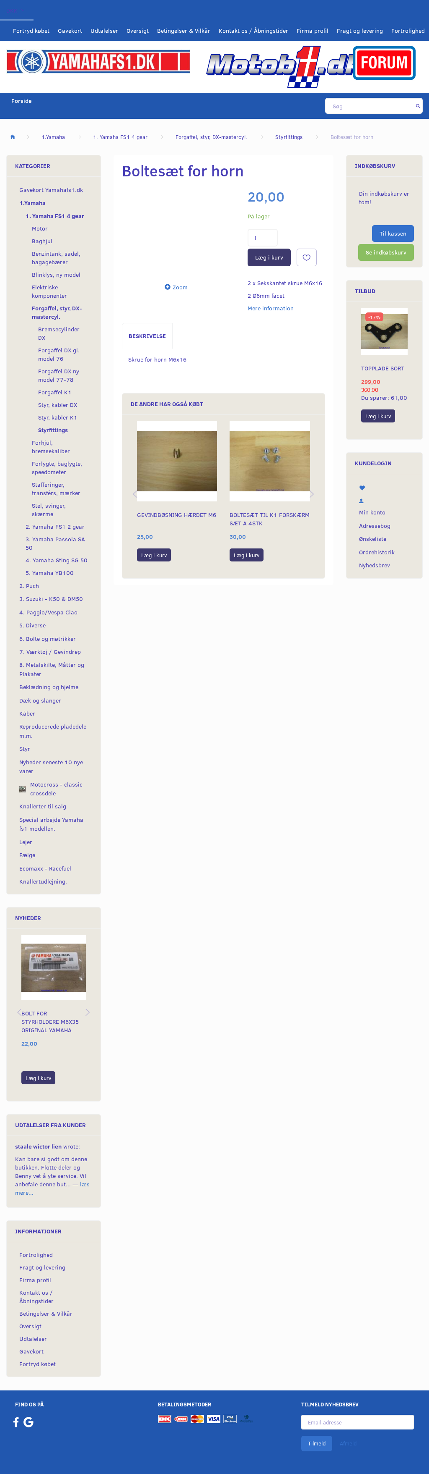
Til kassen (393, 233)
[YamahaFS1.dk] (98, 61)
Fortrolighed (408, 30)
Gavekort (70, 30)
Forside (21, 101)
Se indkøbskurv (386, 252)
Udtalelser (104, 30)
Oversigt (138, 30)
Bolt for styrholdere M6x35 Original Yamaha (50, 1021)
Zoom (180, 287)
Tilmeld (317, 1443)
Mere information (271, 308)
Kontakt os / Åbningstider (253, 30)
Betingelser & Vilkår (183, 30)
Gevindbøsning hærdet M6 (176, 515)
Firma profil (312, 30)
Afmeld (348, 1443)
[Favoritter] (384, 486)
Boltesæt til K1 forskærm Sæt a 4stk (270, 519)
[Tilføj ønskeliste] (307, 257)
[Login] (384, 499)
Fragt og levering (360, 30)
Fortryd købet (31, 30)
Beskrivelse (147, 336)
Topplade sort (382, 368)
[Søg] (418, 106)
